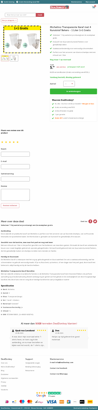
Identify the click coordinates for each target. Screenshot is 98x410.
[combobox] (24, 15)
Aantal (53, 84)
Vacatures (4, 390)
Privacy (3, 382)
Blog (2, 371)
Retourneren (29, 371)
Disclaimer (4, 374)
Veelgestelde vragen (32, 363)
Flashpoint (93, 408)
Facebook (90, 221)
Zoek (40, 15)
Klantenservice (76, 2)
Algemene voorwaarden (9, 378)
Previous (10, 338)
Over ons (4, 363)
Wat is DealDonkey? (8, 367)
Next (88, 338)
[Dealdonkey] (59, 7)
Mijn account (90, 2)
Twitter (95, 221)
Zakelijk (3, 386)
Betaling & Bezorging (32, 367)
